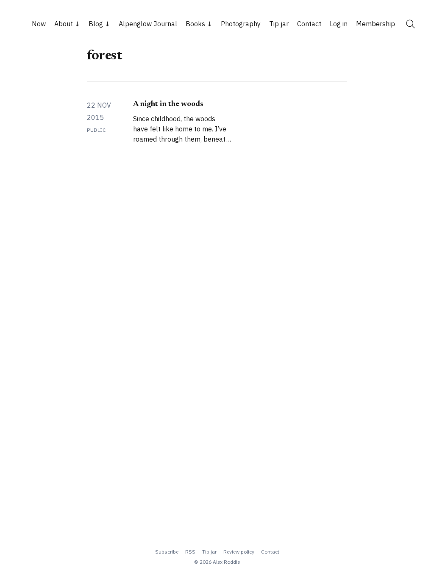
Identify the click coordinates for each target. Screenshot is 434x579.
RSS (190, 551)
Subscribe (166, 551)
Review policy (238, 551)
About (63, 23)
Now (39, 23)
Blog (96, 23)
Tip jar (279, 23)
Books (195, 23)
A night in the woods (168, 104)
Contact (309, 23)
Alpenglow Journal (148, 23)
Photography (241, 23)
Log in (339, 23)
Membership (375, 23)
